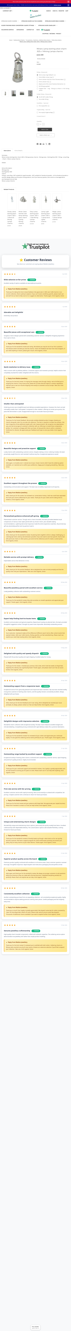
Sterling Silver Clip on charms (31, 21)
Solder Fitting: (44, 94)
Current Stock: (41, 116)
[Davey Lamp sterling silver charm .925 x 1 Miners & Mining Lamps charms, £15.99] (12, 199)
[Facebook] (37, 144)
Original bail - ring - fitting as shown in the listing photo (54, 89)
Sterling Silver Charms (9, 21)
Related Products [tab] (9, 189)
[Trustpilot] (45, 30)
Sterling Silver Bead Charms (54, 21)
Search (48, 11)
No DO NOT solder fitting (46, 97)
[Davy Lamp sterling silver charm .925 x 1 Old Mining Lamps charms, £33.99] (34, 199)
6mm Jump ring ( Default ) (47, 75)
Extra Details (18, 150)
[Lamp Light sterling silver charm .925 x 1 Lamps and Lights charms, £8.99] (46, 199)
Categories (20, 29)
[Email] (40, 144)
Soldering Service (7, 29)
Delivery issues (57, 5)
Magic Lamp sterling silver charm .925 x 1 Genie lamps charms (57, 215)
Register (61, 11)
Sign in (55, 11)
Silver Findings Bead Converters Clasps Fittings (17, 25)
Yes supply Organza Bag (46, 112)
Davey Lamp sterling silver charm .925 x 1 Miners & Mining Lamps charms (11, 217)
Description (7, 150)
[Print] (43, 144)
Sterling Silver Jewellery (47, 25)
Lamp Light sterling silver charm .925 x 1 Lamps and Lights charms (45, 216)
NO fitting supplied (44, 86)
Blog (38, 29)
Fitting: (42, 72)
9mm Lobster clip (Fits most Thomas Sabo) (52, 79)
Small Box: (42, 103)
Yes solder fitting (43, 99)
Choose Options (12, 204)
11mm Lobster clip (44, 81)
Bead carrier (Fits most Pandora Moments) (52, 84)
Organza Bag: (43, 109)
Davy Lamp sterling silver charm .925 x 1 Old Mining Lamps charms (34, 216)
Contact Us (30, 29)
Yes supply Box (44, 106)
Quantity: (39, 121)
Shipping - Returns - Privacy (51, 33)
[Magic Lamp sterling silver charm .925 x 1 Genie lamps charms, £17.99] (57, 199)
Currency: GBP (7, 11)
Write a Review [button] (41, 58)
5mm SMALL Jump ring (46, 77)
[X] (46, 144)
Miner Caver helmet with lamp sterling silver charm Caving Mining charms (23, 217)
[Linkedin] (49, 144)
